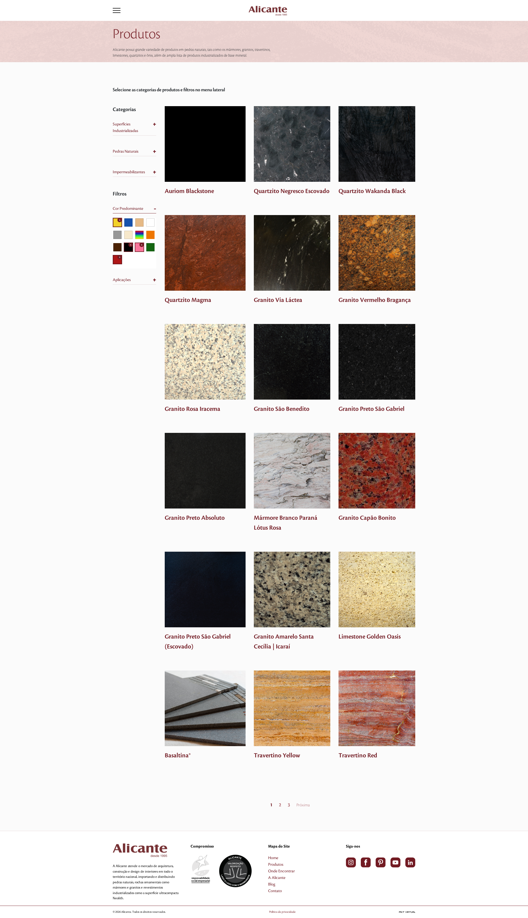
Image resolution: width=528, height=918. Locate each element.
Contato (275, 891)
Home (273, 858)
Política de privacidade (282, 911)
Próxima (303, 805)
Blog (271, 884)
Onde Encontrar (281, 871)
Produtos (275, 864)
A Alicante (276, 878)
